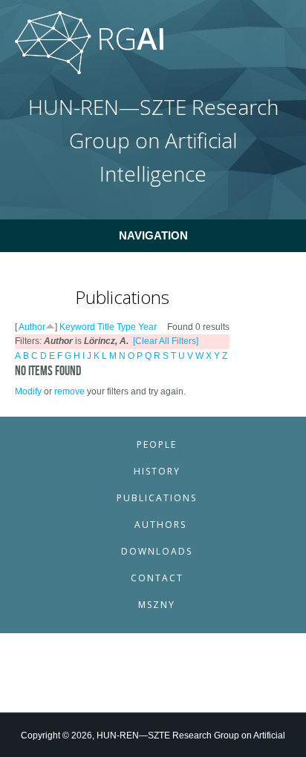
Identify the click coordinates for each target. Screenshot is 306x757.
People (157, 444)
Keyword (77, 327)
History (157, 471)
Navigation (153, 235)
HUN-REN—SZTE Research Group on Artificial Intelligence (153, 140)
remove (69, 391)
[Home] (89, 71)
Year (147, 327)
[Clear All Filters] (165, 341)
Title (105, 327)
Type (126, 327)
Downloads (156, 551)
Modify (28, 391)
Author (32, 327)
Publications (157, 498)
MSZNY (156, 604)
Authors (160, 524)
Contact (157, 578)
